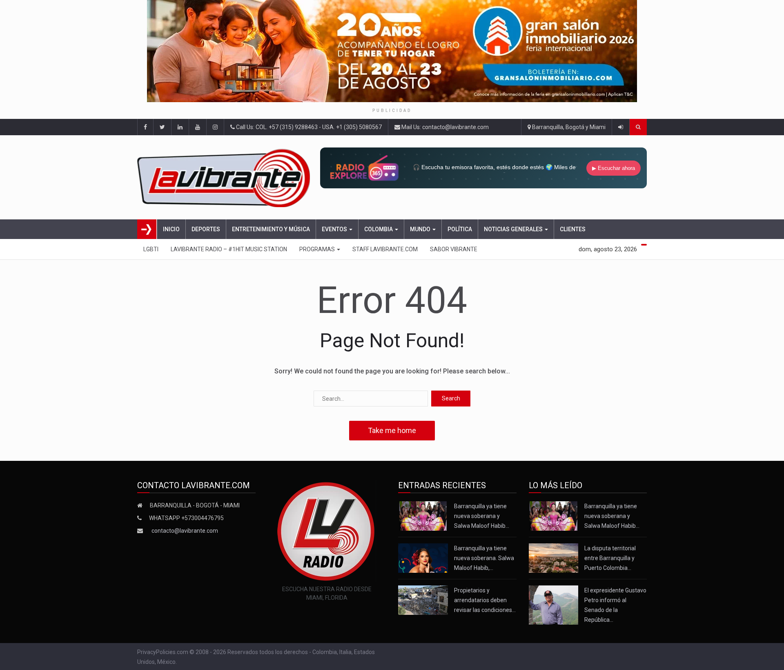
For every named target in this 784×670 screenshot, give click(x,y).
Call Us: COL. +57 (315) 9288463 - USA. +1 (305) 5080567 (308, 127)
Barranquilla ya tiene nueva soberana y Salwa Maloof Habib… (481, 516)
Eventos (335, 229)
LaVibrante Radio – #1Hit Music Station (229, 249)
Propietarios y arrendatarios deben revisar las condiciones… (485, 600)
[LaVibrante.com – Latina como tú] (226, 177)
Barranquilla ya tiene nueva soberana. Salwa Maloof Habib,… (484, 558)
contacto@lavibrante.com (184, 530)
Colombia (379, 229)
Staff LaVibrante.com (385, 249)
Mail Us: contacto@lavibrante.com (444, 127)
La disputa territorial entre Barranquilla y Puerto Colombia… (610, 558)
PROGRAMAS (317, 249)
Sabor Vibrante (453, 249)
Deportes (206, 229)
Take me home (392, 430)
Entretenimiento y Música (271, 229)
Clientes (573, 229)
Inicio (171, 229)
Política (460, 229)
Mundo (421, 229)
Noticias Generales (514, 229)
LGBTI (150, 249)
